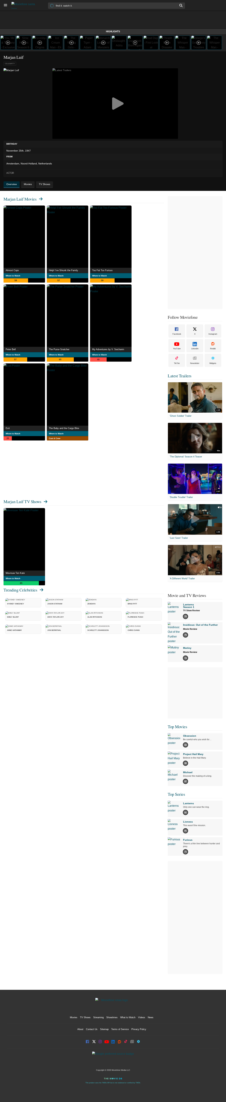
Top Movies (177, 726)
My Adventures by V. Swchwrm (108, 349)
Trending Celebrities (20, 590)
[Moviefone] (24, 5)
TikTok (177, 363)
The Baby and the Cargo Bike (64, 428)
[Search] (181, 5)
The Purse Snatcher (59, 349)
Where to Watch (13, 276)
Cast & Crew (54, 438)
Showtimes (112, 1017)
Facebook (177, 334)
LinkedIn (194, 349)
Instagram (213, 334)
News (150, 1017)
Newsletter (194, 363)
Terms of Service (120, 1029)
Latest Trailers (179, 376)
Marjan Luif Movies (20, 199)
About (80, 1029)
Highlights (113, 31)
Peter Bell (11, 349)
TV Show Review (191, 610)
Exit (8, 428)
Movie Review (190, 629)
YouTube (177, 349)
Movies (73, 1017)
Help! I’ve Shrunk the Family (63, 270)
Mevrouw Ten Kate (15, 573)
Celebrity (10, 64)
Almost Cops (12, 270)
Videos (141, 1017)
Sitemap (104, 1029)
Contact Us (91, 1029)
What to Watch (127, 1017)
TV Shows (85, 1017)
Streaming (98, 1017)
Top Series (176, 794)
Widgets (212, 363)
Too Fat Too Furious (102, 270)
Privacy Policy (138, 1029)
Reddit (213, 349)
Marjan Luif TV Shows (22, 501)
